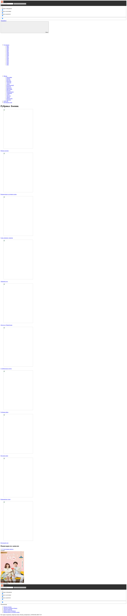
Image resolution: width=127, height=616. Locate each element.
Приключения (10, 92)
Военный (8, 81)
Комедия (8, 86)
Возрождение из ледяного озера (9, 194)
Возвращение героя (5, 499)
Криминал (9, 88)
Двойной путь (4, 281)
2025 (7, 46)
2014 (7, 60)
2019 (7, 54)
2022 (7, 50)
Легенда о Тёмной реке (6, 325)
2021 (7, 51)
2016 (7, 58)
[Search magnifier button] (2, 2)
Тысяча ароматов (8, 609)
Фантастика (9, 98)
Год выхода (6, 44)
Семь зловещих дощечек (7, 238)
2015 (7, 59)
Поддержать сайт (8, 102)
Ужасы (8, 97)
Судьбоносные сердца (6, 368)
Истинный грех (4, 543)
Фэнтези (8, 99)
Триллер (8, 95)
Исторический (10, 85)
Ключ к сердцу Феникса (10, 611)
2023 (7, 48)
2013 (7, 62)
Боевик (8, 78)
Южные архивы (5, 150)
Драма (8, 84)
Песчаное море (4, 455)
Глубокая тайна (4, 412)
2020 (7, 52)
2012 (7, 63)
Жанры (5, 76)
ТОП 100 (6, 101)
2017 (7, 56)
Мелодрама (9, 89)
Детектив (8, 82)
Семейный (9, 93)
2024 (7, 47)
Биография (9, 77)
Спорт (8, 94)
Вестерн (8, 80)
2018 (7, 55)
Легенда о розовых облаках (10, 608)
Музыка (8, 90)
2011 (7, 64)
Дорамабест (3, 20)
